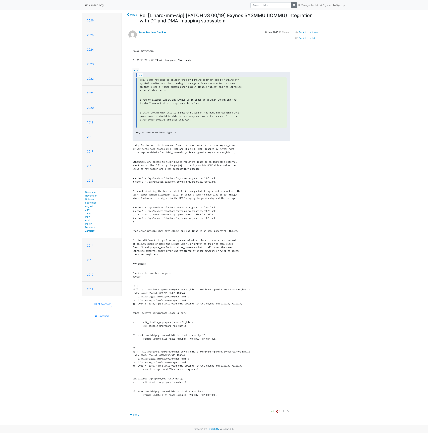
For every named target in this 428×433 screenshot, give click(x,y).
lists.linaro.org (94, 5)
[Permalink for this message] (288, 411)
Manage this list (309, 5)
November (91, 195)
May (87, 216)
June (87, 213)
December (90, 192)
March (88, 223)
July (87, 209)
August (89, 206)
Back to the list (306, 38)
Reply (135, 414)
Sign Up (340, 5)
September (91, 202)
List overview (103, 303)
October (89, 199)
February (90, 227)
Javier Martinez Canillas (152, 32)
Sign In (326, 5)
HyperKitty (213, 428)
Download (103, 315)
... (136, 69)
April (87, 220)
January (89, 230)
